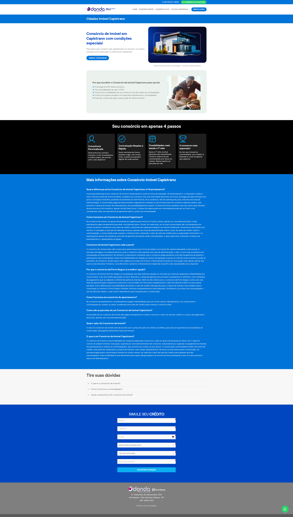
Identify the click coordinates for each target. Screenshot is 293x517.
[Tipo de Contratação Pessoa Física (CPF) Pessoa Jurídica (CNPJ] (146, 453)
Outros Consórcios (179, 9)
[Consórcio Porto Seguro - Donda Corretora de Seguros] (101, 9)
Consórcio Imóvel (146, 9)
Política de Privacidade (146, 506)
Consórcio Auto (162, 9)
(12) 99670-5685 (171, 2)
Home (135, 9)
